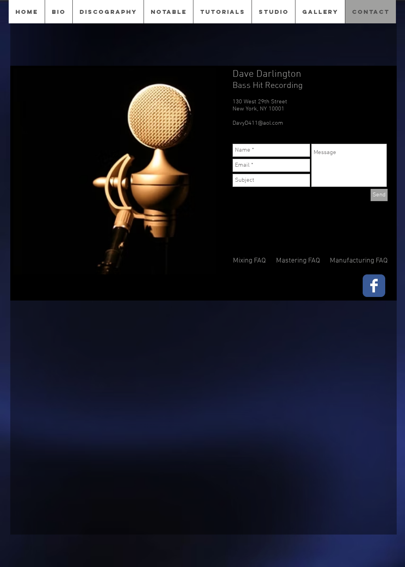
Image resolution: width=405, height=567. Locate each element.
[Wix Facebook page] (374, 285)
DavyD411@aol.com (258, 123)
